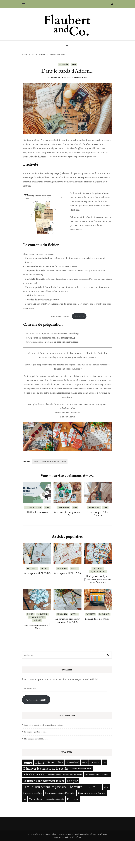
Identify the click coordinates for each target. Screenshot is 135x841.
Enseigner (32, 568)
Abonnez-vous (36, 699)
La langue (98, 568)
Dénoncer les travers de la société (54, 461)
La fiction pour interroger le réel (43, 780)
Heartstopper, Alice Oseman (97, 513)
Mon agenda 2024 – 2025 (67, 573)
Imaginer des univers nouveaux (81, 768)
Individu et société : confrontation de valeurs (65, 774)
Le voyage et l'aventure (93, 787)
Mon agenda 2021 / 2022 (37, 573)
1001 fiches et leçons (37, 512)
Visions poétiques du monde (55, 799)
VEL (24, 799)
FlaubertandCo (67, 416)
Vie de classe (35, 799)
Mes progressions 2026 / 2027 (36, 739)
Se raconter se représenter (92, 793)
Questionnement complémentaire (60, 793)
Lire (74, 64)
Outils (44, 568)
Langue (72, 781)
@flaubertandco (67, 408)
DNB (104, 762)
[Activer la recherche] (112, 4)
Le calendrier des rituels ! (97, 618)
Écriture (73, 799)
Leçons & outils (33, 507)
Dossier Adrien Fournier (59, 316)
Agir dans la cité (72, 762)
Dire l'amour (95, 762)
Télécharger (79, 316)
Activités (63, 64)
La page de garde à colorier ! (36, 732)
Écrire (30, 614)
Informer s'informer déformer (97, 774)
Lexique (37, 620)
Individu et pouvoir (33, 774)
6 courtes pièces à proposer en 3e (67, 513)
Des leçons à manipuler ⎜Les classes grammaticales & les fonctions (97, 579)
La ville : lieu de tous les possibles (44, 787)
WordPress (76, 837)
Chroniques (63, 507)
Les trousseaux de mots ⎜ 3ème (37, 626)
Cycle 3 (84, 762)
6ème (60, 762)
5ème (51, 762)
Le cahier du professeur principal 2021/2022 (67, 620)
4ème (39, 762)
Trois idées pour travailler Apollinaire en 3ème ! (44, 725)
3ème (36, 461)
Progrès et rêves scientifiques (32, 793)
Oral (106, 787)
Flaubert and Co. (57, 77)
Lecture (76, 787)
